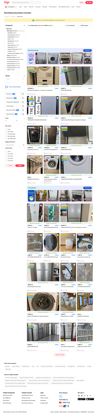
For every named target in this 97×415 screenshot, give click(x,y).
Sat (90, 2)
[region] (60, 58)
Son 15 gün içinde (12, 138)
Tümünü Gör (87, 50)
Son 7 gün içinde (11, 136)
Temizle (10, 165)
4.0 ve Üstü (10, 158)
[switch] (22, 94)
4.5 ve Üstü (10, 160)
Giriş (81, 2)
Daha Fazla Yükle (60, 354)
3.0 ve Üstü (10, 153)
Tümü (9, 129)
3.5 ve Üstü (10, 156)
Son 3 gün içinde (11, 134)
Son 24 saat (10, 131)
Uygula (20, 165)
